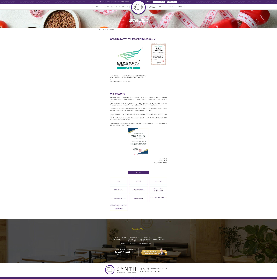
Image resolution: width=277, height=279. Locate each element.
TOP (100, 29)
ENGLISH (149, 1)
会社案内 (104, 29)
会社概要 (138, 172)
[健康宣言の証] (138, 157)
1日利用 (159, 1)
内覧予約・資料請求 (172, 1)
